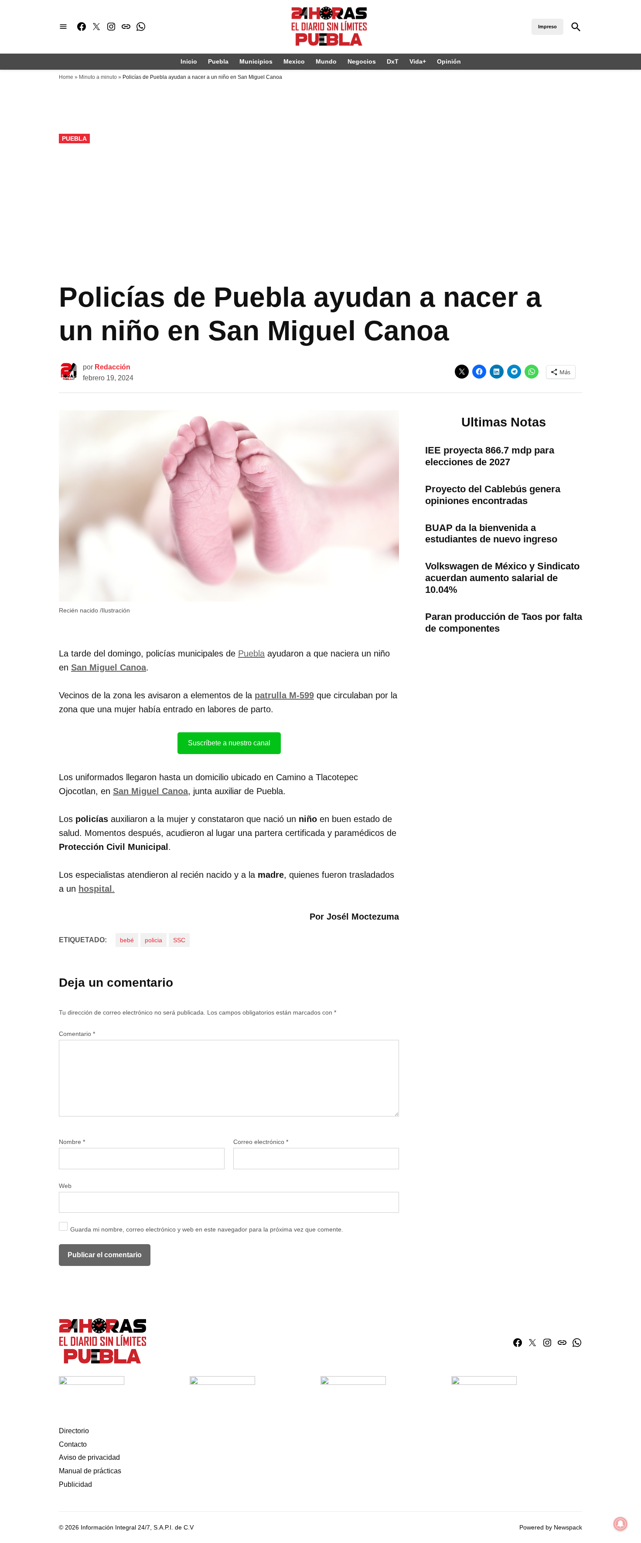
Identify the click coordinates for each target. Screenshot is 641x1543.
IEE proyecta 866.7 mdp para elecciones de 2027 (489, 456)
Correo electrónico (260, 1141)
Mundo (326, 61)
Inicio (189, 61)
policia (153, 940)
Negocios (362, 61)
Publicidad (75, 1484)
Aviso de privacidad (89, 1457)
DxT (393, 61)
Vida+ (417, 61)
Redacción (112, 367)
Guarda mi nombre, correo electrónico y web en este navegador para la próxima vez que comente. (206, 1229)
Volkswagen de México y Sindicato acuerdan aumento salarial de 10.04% (502, 578)
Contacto (73, 1444)
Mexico (294, 61)
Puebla (218, 61)
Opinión (449, 61)
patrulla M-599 (284, 695)
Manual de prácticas (90, 1471)
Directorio (74, 1431)
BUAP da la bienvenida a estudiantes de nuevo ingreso (491, 533)
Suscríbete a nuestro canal (229, 743)
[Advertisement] (320, 213)
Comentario (77, 1033)
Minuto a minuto (98, 77)
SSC (179, 940)
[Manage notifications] (620, 1524)
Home (66, 77)
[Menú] (63, 26)
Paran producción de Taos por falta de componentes (503, 622)
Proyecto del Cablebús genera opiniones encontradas (492, 495)
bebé (127, 940)
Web (65, 1185)
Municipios (256, 61)
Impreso (547, 26)
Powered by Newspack (550, 1527)
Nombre (72, 1141)
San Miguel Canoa (108, 667)
